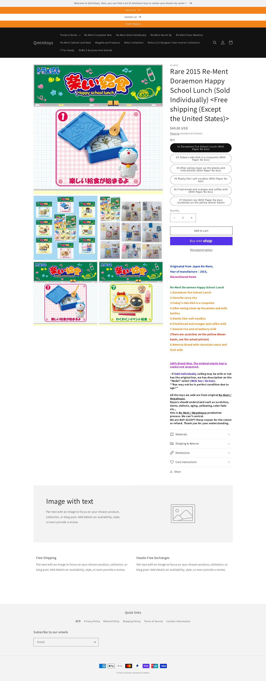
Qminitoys (127, 673)
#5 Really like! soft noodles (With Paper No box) (200, 180)
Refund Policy (111, 621)
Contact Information (178, 621)
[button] (70, 35)
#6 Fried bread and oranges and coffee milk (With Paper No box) (201, 190)
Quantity (174, 210)
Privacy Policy (92, 621)
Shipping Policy (132, 621)
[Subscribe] (94, 642)
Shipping (174, 133)
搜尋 (78, 621)
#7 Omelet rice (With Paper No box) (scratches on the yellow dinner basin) (201, 201)
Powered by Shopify (141, 673)
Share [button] (177, 471)
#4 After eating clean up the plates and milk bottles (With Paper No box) (201, 169)
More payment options (201, 249)
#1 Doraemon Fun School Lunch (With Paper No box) (201, 148)
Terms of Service (153, 621)
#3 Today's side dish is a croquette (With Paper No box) (201, 158)
